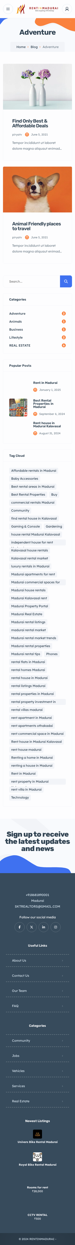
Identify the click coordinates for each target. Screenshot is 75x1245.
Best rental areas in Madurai (32, 486)
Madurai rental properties (30, 646)
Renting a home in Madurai (32, 758)
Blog (34, 47)
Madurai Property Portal (29, 606)
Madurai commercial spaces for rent (35, 582)
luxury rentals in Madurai (30, 566)
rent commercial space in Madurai (37, 734)
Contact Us (20, 976)
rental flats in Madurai (28, 662)
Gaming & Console (25, 526)
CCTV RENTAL (38, 1215)
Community (20, 510)
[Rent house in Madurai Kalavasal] (18, 428)
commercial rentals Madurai (32, 502)
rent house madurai (26, 750)
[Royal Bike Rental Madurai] (37, 1156)
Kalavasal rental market (29, 558)
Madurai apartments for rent (33, 574)
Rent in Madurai (45, 382)
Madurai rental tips (25, 654)
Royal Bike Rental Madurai (37, 1164)
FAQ (15, 1006)
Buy (54, 494)
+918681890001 (37, 895)
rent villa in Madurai (26, 789)
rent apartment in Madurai (31, 718)
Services (18, 1086)
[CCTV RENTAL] (37, 1207)
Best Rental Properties (28, 494)
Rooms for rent (37, 1187)
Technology (20, 797)
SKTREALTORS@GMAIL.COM (37, 906)
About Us (19, 960)
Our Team (19, 991)
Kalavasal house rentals (29, 550)
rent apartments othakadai (32, 726)
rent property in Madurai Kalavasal (30, 782)
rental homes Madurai (28, 670)
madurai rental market (28, 630)
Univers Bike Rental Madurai (38, 1142)
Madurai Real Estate (26, 614)
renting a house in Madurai (31, 765)
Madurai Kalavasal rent (29, 598)
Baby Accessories (24, 479)
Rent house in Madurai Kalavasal (47, 425)
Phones (52, 654)
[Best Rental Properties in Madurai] (18, 408)
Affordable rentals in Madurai (33, 471)
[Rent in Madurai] (18, 387)
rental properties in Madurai (32, 694)
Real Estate (20, 1101)
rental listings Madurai (28, 686)
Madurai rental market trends (33, 638)
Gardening (54, 526)
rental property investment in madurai (33, 702)
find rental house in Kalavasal (34, 518)
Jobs (15, 1056)
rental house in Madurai (29, 678)
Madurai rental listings (28, 622)
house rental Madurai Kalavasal (35, 534)
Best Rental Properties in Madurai (43, 404)
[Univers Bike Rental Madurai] (37, 1134)
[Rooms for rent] (37, 1179)
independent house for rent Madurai (32, 542)
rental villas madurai (27, 710)
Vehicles (18, 1071)
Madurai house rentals (28, 590)
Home (21, 47)
